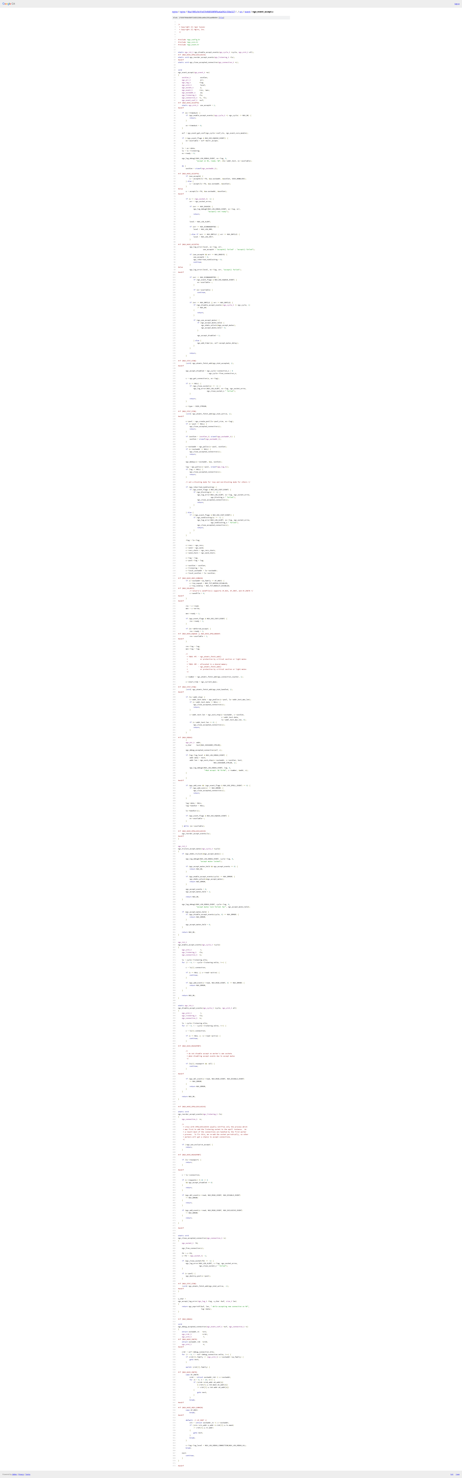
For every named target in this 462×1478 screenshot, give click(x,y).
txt (451, 1474)
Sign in (457, 4)
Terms (27, 1474)
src (241, 11)
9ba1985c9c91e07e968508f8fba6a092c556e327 (211, 11)
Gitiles (14, 1474)
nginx (175, 11)
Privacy (21, 1474)
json (458, 1474)
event (247, 11)
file (221, 18)
